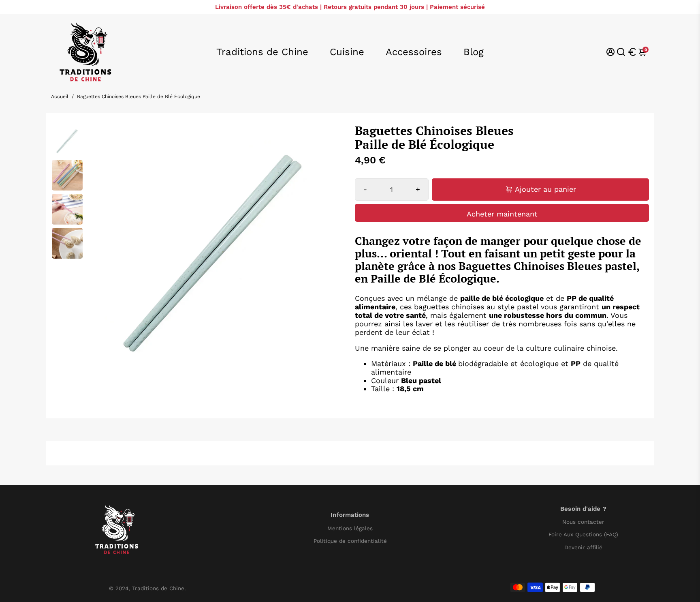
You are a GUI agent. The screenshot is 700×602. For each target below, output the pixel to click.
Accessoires (414, 52)
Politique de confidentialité (350, 541)
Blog (473, 52)
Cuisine (347, 52)
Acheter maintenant (502, 214)
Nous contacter (583, 522)
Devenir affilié (583, 547)
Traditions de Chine (262, 52)
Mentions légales (350, 528)
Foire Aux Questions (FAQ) (583, 534)
